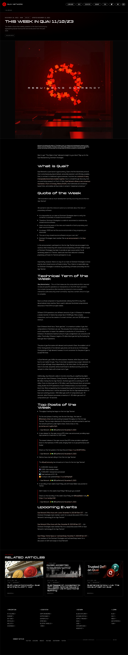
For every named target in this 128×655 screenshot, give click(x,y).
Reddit (42, 640)
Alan (21, 17)
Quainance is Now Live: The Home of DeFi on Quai (103, 586)
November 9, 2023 (70, 430)
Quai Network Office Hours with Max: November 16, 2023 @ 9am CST (59, 524)
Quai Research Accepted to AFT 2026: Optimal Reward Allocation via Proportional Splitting (63, 588)
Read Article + (10, 593)
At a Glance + (11, 614)
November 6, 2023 (70, 480)
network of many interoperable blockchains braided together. (63, 177)
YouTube (48, 640)
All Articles (9, 10)
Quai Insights (16, 582)
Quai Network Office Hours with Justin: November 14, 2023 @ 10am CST (60, 512)
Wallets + (10, 623)
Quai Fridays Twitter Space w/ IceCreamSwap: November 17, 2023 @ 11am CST (62, 536)
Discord (35, 640)
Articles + (10, 621)
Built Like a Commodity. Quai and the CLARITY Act (23, 586)
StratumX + (43, 621)
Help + (113, 616)
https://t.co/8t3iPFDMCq (76, 450)
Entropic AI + (44, 618)
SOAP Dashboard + (45, 614)
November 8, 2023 (70, 453)
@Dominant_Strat (45, 419)
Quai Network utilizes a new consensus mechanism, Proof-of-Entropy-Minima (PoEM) (64, 182)
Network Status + (81, 616)
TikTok (63, 640)
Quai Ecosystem (96, 582)
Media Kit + (80, 628)
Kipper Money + (45, 616)
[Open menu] (123, 4)
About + (113, 618)
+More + (42, 626)
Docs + (78, 621)
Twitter (28, 640)
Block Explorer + (82, 614)
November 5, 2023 (70, 502)
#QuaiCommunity (47, 462)
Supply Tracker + (81, 618)
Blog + (113, 614)
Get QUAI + (10, 618)
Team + (113, 623)
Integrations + (81, 626)
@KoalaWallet (78, 496)
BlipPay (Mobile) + (46, 623)
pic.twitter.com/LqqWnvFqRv (48, 426)
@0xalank (27, 17)
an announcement (72, 238)
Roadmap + (10, 616)
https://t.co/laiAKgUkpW (64, 476)
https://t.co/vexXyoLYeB (47, 498)
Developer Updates (10, 35)
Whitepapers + (116, 621)
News (9, 582)
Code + (78, 623)
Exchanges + (11, 626)
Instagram (56, 640)
